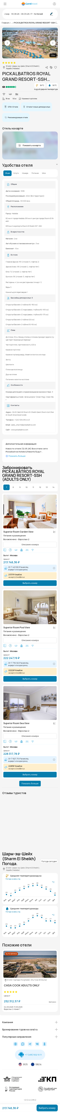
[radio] (3, 63)
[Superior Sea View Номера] (30, 703)
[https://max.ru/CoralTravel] (23, 1044)
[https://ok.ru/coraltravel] (44, 1044)
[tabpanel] (30, 306)
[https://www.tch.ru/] (47, 1081)
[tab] (30, 165)
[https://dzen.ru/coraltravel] (15, 1044)
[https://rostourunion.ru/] (47, 1091)
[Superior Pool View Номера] (30, 607)
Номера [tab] (25, 173)
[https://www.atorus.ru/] (12, 1091)
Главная (5, 22)
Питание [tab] (35, 173)
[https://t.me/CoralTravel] (30, 1044)
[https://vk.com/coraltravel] (37, 1044)
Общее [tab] (7, 173)
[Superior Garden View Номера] (30, 511)
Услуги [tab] (16, 173)
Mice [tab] (44, 173)
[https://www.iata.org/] (12, 1081)
